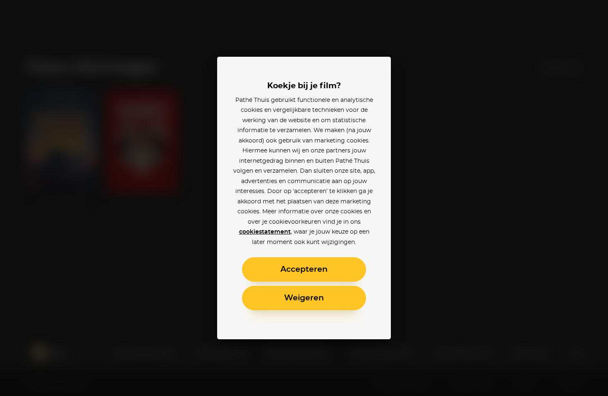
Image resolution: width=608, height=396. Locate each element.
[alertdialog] (304, 198)
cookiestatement (265, 232)
